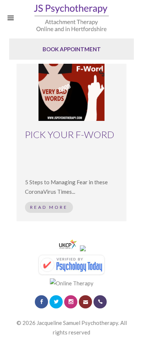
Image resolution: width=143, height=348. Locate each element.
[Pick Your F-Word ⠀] (71, 88)
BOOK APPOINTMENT (72, 49)
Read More (49, 207)
